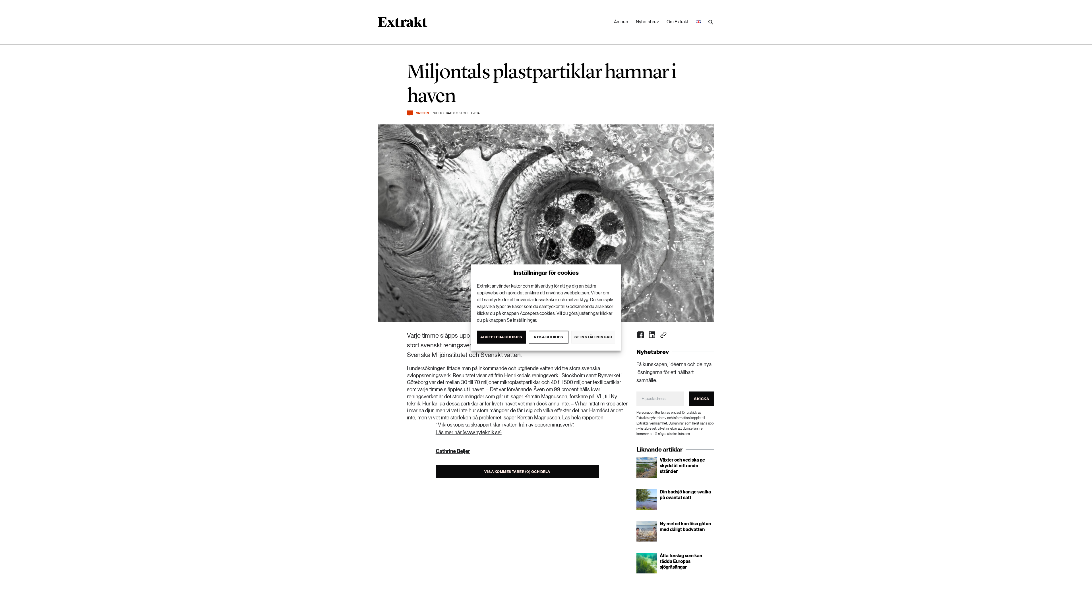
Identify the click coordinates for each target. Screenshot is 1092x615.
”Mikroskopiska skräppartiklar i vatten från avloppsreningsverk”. (505, 425)
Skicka (701, 399)
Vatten (422, 113)
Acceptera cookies (501, 337)
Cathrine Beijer (453, 451)
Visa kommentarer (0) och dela (517, 472)
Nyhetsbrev (647, 21)
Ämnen (621, 21)
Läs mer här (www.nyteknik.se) (469, 432)
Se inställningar (593, 337)
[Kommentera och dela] (410, 113)
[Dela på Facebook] (640, 335)
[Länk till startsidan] (402, 24)
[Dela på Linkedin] (652, 335)
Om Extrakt (677, 21)
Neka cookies (548, 337)
